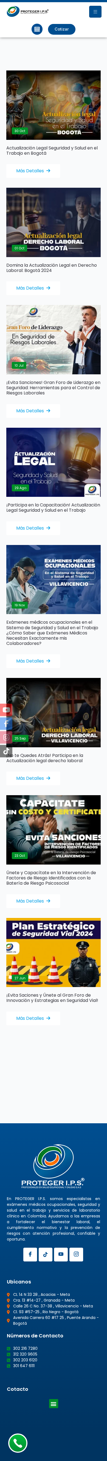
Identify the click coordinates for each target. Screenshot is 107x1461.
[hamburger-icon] (95, 12)
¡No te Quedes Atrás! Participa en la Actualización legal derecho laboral (44, 758)
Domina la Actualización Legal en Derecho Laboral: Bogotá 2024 (51, 268)
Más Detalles (30, 171)
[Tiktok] (45, 1254)
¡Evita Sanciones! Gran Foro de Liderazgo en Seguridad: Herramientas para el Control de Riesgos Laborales (53, 387)
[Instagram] (76, 1254)
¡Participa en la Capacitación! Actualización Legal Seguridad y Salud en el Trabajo (53, 507)
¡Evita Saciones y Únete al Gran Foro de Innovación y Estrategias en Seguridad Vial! (52, 998)
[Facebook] (30, 1254)
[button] (53, 1403)
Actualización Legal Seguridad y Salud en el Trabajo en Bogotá (52, 150)
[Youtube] (61, 1254)
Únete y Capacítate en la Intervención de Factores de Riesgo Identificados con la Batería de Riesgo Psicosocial (51, 877)
